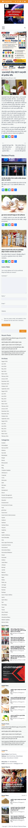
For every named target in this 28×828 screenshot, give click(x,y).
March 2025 (4, 403)
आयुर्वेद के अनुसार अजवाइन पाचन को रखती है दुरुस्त (11, 345)
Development (5, 490)
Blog (3, 468)
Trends (3, 610)
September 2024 (5, 418)
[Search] (25, 28)
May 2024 (4, 428)
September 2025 (5, 389)
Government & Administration (8, 515)
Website (4, 311)
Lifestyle (4, 565)
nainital (3, 570)
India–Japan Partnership (7, 542)
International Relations (7, 552)
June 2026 (4, 366)
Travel (3, 607)
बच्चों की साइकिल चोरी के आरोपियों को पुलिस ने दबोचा (11, 342)
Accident (3, 443)
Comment (5, 276)
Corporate (4, 475)
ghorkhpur (4, 510)
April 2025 (4, 401)
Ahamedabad (5, 445)
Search (22, 331)
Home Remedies (5, 537)
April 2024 (4, 431)
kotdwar (3, 560)
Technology (4, 605)
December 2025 (5, 381)
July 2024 (4, 423)
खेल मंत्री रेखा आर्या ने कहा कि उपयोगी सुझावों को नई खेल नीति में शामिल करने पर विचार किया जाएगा (18, 657)
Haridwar (4, 522)
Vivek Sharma (6, 78)
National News (5, 575)
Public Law (4, 582)
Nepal (3, 577)
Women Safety (5, 622)
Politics (10, 69)
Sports (3, 597)
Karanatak (4, 557)
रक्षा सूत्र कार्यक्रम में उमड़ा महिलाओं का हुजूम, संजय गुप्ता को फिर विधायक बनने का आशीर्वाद (13, 786)
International (4, 547)
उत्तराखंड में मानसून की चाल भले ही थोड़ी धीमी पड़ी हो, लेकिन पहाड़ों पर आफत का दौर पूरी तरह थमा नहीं (13, 348)
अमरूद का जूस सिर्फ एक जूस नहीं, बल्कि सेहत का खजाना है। (18, 716)
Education (4, 500)
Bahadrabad (4, 455)
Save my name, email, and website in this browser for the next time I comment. (15, 319)
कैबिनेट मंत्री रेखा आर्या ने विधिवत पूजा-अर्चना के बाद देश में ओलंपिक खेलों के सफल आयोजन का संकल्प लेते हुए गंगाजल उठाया (18, 639)
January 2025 (5, 408)
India (3, 540)
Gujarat (3, 517)
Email (3, 303)
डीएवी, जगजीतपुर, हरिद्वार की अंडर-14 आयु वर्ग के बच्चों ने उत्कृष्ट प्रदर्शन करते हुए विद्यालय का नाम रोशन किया (18, 630)
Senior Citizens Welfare (7, 595)
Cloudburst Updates (6, 470)
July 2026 (4, 364)
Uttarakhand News (6, 617)
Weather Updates (6, 619)
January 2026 (5, 379)
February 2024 (5, 436)
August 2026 (4, 361)
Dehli (3, 482)
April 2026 (4, 371)
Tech (3, 602)
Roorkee (3, 590)
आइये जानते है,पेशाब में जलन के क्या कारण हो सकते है (18, 707)
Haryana (3, 527)
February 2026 (5, 376)
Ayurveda (4, 453)
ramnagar (4, 585)
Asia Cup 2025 (5, 448)
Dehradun (4, 485)
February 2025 (5, 406)
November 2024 (5, 413)
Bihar (3, 465)
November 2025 (5, 384)
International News (6, 550)
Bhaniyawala (5, 463)
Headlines (4, 530)
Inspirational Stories (6, 545)
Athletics (4, 450)
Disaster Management (7, 495)
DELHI (3, 487)
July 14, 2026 (22, 660)
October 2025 (5, 386)
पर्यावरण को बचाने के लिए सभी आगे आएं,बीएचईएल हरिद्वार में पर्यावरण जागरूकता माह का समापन (12, 250)
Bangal (3, 458)
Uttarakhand (4, 614)
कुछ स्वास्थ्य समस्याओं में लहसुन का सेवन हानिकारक (13, 215)
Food (3, 507)
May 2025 (4, 398)
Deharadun (4, 480)
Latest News (5, 69)
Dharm (3, 492)
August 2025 (4, 391)
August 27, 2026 (15, 790)
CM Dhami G (4, 473)
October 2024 (5, 416)
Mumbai (3, 567)
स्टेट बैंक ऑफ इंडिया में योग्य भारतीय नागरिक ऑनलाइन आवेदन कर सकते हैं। (14, 179)
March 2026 (4, 374)
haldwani (4, 520)
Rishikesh (4, 587)
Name (4, 296)
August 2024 (4, 421)
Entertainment (5, 502)
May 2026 (4, 369)
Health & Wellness (6, 535)
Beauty (3, 460)
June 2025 (4, 396)
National (3, 572)
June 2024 (4, 426)
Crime (3, 477)
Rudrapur (4, 592)
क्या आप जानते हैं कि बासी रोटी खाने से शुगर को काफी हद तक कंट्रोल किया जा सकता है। (18, 699)
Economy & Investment (7, 497)
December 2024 (5, 411)
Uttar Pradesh (5, 612)
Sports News (4, 600)
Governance (4, 512)
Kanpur (3, 555)
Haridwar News (5, 525)
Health (3, 532)
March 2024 (4, 433)
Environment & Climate (7, 505)
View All (23, 795)
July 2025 (4, 394)
